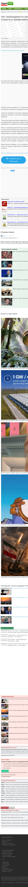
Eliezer (3, 782)
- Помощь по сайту (6, 871)
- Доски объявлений (6, 851)
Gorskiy (3, 793)
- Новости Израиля (6, 840)
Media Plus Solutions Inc (22, 882)
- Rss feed (3, 866)
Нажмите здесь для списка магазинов (12, 50)
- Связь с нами (5, 863)
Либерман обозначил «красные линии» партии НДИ (14, 823)
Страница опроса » (6, 776)
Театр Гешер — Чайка (13, 641)
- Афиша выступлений (7, 853)
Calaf (4, 235)
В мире (10, 8)
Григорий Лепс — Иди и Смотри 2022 (17, 635)
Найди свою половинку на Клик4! (15, 201)
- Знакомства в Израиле (7, 850)
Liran (2, 788)
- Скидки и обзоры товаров (8, 856)
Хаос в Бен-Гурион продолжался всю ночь (12, 817)
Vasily (2, 791)
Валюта (3, 11)
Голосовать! (5, 771)
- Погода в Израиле (6, 855)
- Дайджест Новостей (7, 843)
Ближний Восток (18, 8)
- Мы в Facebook (5, 865)
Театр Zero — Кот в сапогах (15, 636)
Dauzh (2, 799)
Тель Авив (17, 11)
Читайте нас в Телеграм (14, 159)
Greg (2, 784)
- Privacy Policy (5, 868)
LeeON (3, 786)
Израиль (4, 8)
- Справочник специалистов (8, 844)
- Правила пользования (7, 869)
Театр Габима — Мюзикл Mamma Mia (17, 639)
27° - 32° (24, 11)
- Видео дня (4, 841)
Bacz (2, 801)
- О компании (4, 862)
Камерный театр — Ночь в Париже (17, 645)
